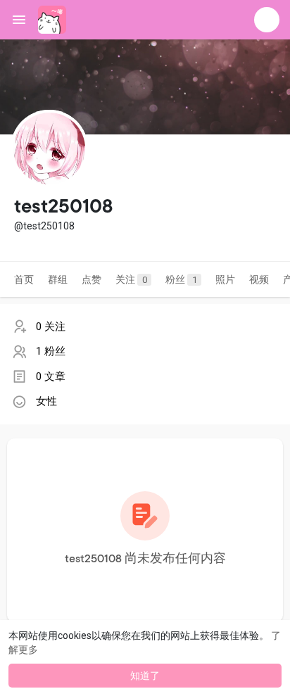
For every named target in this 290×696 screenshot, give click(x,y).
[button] (266, 19)
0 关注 (50, 326)
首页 (24, 279)
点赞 (91, 279)
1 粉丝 (50, 351)
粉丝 (181, 279)
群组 (58, 279)
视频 (259, 279)
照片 (225, 279)
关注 (131, 279)
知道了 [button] (145, 675)
